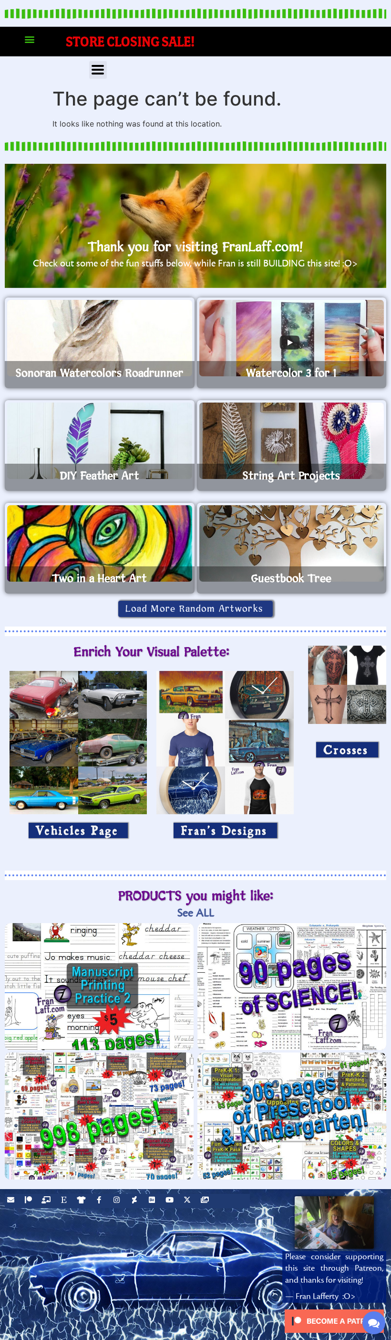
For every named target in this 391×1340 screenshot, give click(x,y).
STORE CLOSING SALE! (130, 41)
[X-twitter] (188, 1201)
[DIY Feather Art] (100, 440)
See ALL (195, 912)
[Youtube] (171, 1201)
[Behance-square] (153, 1201)
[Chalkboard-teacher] (47, 1201)
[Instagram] (118, 1201)
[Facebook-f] (100, 1201)
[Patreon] (29, 1201)
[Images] (206, 1201)
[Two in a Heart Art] (100, 543)
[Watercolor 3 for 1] (292, 338)
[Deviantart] (135, 1201)
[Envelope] (12, 1201)
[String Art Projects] (292, 440)
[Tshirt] (82, 1201)
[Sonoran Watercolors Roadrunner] (100, 338)
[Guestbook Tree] (292, 543)
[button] (29, 39)
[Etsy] (65, 1201)
